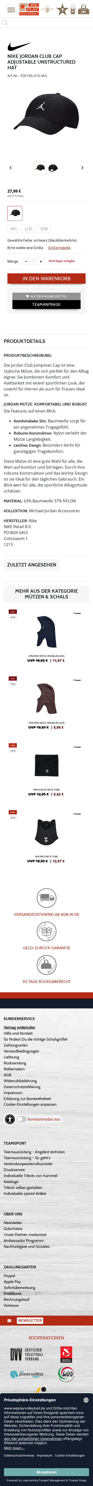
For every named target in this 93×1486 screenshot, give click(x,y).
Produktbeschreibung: (28, 355)
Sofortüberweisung (19, 1287)
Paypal (9, 1275)
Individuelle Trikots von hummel (30, 1175)
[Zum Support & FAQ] (62, 9)
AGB (7, 1075)
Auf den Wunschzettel (49, 296)
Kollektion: (16, 511)
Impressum (13, 1092)
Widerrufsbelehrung (20, 1080)
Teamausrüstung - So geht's (27, 1157)
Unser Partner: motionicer (25, 1234)
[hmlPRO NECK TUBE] (46, 839)
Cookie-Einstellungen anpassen (30, 1104)
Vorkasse (11, 1305)
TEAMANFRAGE (46, 304)
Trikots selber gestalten (23, 1187)
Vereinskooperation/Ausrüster (28, 1163)
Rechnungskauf (16, 1299)
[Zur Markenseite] (19, 47)
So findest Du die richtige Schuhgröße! (35, 1039)
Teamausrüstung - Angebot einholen (34, 1152)
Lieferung (11, 1057)
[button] (11, 9)
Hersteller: (16, 520)
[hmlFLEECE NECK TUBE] (46, 772)
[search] (46, 22)
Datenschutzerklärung (22, 1086)
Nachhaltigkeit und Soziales (27, 1246)
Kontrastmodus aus (44, 1119)
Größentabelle (59, 248)
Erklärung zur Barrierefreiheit (27, 1098)
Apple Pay (12, 1281)
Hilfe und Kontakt (18, 1033)
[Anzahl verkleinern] (26, 261)
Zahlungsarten (16, 1045)
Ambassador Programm (24, 1240)
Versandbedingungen (21, 1051)
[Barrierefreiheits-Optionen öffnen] (10, 1119)
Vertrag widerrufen (19, 1027)
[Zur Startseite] (35, 9)
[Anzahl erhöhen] (41, 261)
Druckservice (14, 1169)
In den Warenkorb (46, 279)
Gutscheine (13, 1228)
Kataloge (11, 1181)
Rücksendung (15, 1063)
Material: (13, 501)
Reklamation (14, 1069)
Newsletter (13, 1222)
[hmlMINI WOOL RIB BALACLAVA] (46, 638)
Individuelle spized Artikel (25, 1193)
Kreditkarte (13, 1293)
